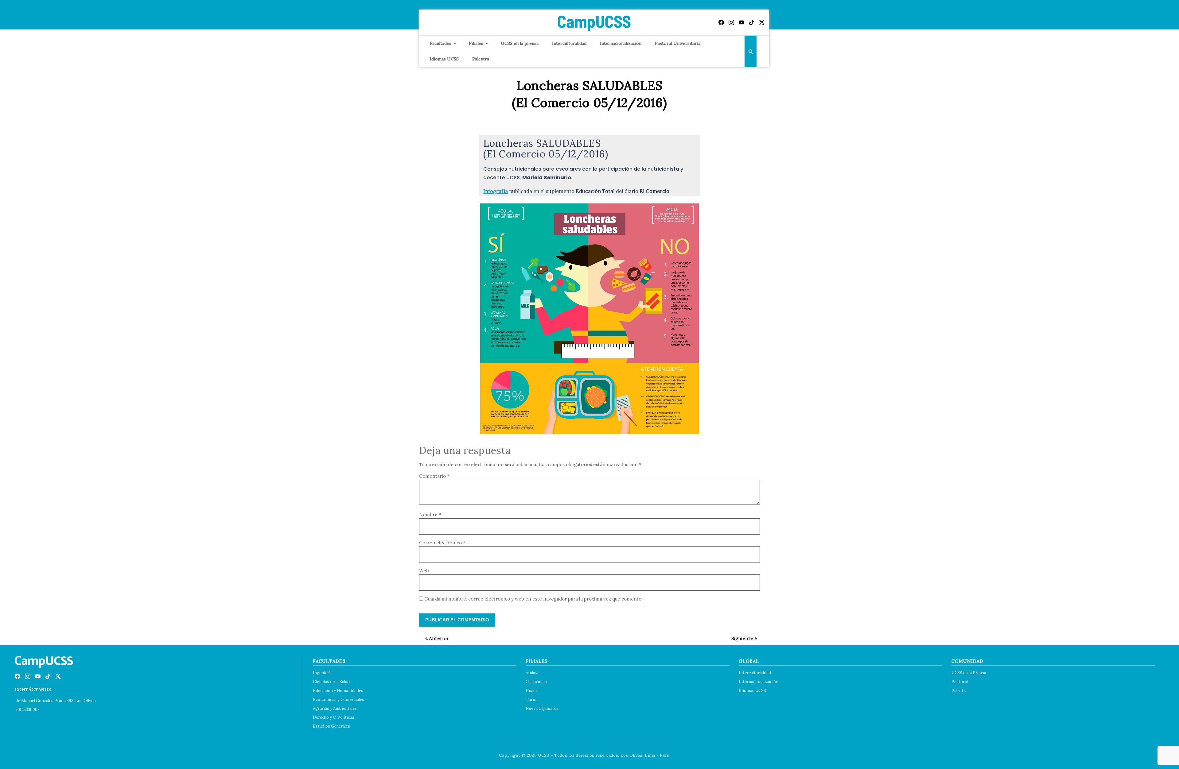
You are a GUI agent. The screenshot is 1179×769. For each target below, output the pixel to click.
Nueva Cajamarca (542, 708)
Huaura (532, 690)
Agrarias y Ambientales (335, 708)
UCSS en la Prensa (968, 672)
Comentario (434, 476)
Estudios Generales (331, 726)
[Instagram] (731, 22)
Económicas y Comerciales (338, 699)
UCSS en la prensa (520, 43)
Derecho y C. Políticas (333, 717)
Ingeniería (323, 672)
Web (424, 571)
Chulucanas (536, 681)
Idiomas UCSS (444, 59)
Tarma (532, 699)
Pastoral (959, 681)
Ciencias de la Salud (331, 681)
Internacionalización (620, 43)
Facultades (440, 43)
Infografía (495, 191)
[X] (762, 22)
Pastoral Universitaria (677, 43)
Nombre (430, 514)
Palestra (480, 59)
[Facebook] (721, 22)
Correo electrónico (442, 543)
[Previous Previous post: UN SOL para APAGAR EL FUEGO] (434, 638)
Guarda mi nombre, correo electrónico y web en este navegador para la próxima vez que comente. (533, 599)
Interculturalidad (569, 43)
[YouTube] (741, 22)
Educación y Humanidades (338, 690)
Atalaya (532, 672)
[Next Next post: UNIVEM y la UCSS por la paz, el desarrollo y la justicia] (741, 638)
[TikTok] (751, 22)
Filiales (476, 43)
